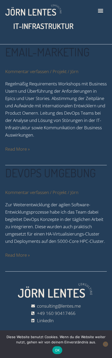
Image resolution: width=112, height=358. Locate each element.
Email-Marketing (47, 52)
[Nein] (105, 344)
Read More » (17, 148)
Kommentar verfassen (27, 71)
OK (57, 350)
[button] (100, 10)
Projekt (60, 71)
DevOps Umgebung (50, 173)
